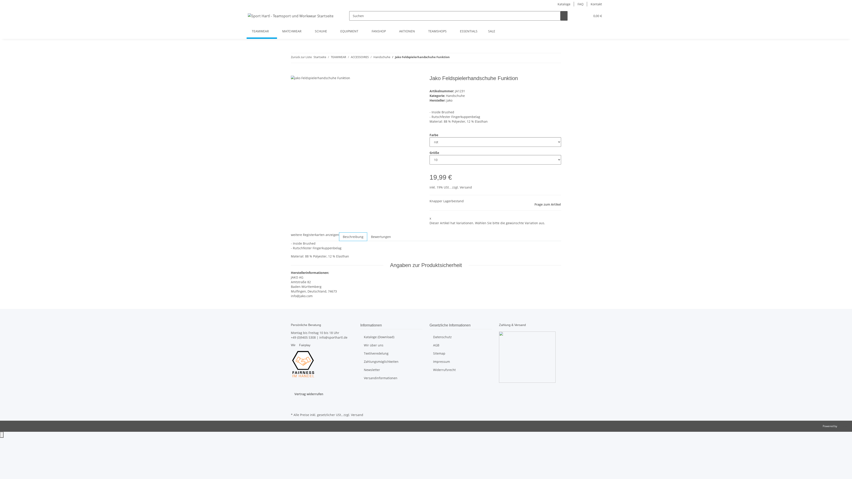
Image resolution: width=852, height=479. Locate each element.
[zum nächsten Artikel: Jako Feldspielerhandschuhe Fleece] (453, 58)
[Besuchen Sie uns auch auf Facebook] (294, 401)
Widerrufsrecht (444, 370)
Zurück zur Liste (301, 57)
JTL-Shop (843, 426)
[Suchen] (564, 16)
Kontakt (596, 4)
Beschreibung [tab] (353, 237)
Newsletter (372, 370)
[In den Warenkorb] (294, 72)
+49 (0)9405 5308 (303, 337)
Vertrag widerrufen (308, 394)
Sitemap (439, 353)
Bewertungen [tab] (381, 237)
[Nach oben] (2, 435)
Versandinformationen (380, 378)
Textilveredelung (376, 353)
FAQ (581, 4)
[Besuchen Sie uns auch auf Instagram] (294, 406)
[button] (578, 16)
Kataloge (564, 4)
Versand (466, 187)
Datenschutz (442, 337)
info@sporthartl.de (333, 337)
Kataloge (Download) (379, 337)
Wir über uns (373, 345)
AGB (436, 345)
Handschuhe (455, 96)
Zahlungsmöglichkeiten (381, 361)
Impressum (441, 361)
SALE (491, 31)
